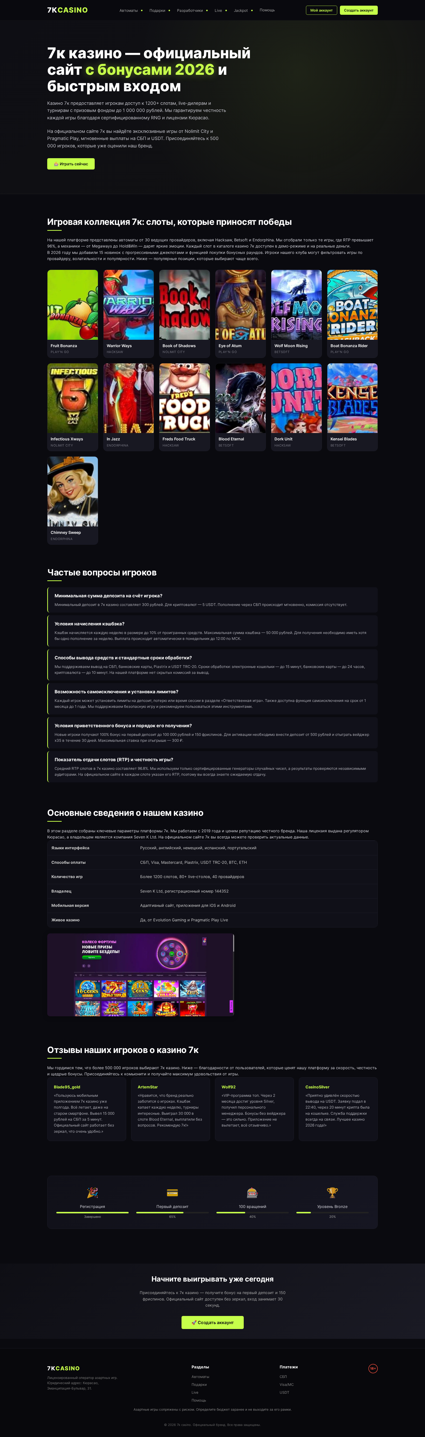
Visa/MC (287, 1384)
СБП (283, 1377)
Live (195, 1392)
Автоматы (200, 1377)
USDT (284, 1392)
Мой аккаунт (321, 10)
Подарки (199, 1384)
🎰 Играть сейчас (71, 163)
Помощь (199, 1400)
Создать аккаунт (359, 10)
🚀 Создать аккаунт (212, 1322)
